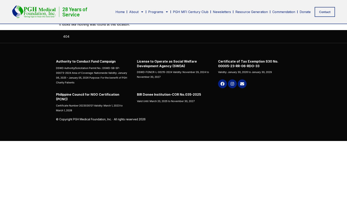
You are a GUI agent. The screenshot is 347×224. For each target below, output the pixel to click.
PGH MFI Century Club (190, 12)
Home (120, 12)
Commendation (283, 12)
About (134, 12)
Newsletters (222, 12)
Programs (155, 12)
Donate (305, 12)
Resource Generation (251, 12)
